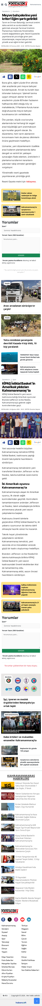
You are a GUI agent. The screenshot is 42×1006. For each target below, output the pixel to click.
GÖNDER (21, 255)
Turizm (24, 942)
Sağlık (23, 948)
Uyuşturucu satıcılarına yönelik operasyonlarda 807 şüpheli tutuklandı (29, 762)
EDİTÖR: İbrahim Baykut (32, 46)
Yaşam (4, 952)
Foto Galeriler (7, 960)
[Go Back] (37, 1001)
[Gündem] (21, 684)
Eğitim (24, 945)
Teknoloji (5, 942)
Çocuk (24, 938)
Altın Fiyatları (7, 973)
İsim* (4, 226)
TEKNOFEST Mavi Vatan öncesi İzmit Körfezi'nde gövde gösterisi (30, 357)
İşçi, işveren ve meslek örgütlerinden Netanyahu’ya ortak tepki (19, 703)
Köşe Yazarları (8, 957)
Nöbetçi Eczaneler (9, 980)
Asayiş (4, 935)
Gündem (16, 11)
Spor (14, 379)
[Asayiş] (21, 291)
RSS (6, 995)
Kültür (23, 952)
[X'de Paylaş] (16, 76)
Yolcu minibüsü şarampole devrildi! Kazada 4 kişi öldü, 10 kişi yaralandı (20, 343)
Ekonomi (5, 945)
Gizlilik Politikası (28, 960)
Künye (24, 957)
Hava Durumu (7, 983)
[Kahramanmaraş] (21, 722)
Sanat (23, 932)
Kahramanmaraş (9, 925)
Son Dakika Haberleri (30, 970)
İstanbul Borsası (8, 967)
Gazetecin (6, 11)
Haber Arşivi (26, 967)
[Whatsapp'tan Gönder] (22, 76)
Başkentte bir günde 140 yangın (28, 749)
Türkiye (24, 925)
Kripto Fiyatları (8, 976)
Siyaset (5, 932)
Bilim (23, 935)
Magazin (24, 929)
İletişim (24, 963)
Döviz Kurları (7, 970)
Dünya (4, 948)
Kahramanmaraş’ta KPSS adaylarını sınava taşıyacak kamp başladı (29, 369)
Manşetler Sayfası (9, 963)
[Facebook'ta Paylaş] (10, 76)
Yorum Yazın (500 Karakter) (13, 235)
